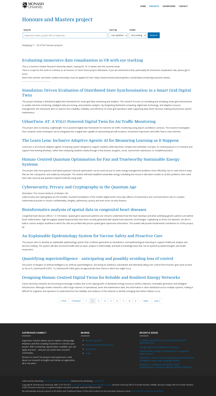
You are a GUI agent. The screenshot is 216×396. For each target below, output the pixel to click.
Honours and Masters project (99, 344)
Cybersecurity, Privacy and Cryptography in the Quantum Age (79, 187)
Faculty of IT (49, 381)
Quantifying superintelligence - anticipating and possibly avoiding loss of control (97, 258)
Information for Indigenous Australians (147, 391)
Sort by (113, 29)
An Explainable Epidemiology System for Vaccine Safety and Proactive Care (92, 236)
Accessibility (76, 385)
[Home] (33, 5)
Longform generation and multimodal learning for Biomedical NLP (163, 341)
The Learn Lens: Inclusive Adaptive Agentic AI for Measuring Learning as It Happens (100, 140)
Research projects (93, 340)
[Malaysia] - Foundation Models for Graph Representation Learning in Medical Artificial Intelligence (166, 365)
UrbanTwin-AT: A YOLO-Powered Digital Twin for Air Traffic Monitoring (89, 121)
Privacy (109, 385)
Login (88, 353)
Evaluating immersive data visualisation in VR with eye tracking (82, 60)
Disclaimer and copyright (93, 385)
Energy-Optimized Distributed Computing (159, 347)
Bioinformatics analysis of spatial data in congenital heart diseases (84, 210)
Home (143, 6)
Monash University (62, 381)
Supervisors (169, 6)
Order (133, 29)
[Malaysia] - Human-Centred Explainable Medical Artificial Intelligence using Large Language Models (167, 359)
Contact (183, 6)
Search (27, 29)
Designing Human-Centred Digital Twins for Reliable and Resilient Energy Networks (101, 277)
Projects (154, 6)
